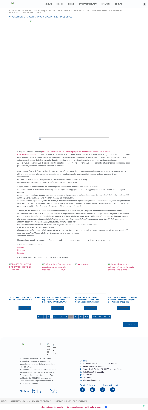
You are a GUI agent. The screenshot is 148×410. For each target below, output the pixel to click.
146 (104, 316)
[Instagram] (102, 389)
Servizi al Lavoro (87, 385)
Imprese (71, 4)
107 (75, 316)
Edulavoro (106, 4)
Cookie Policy (57, 401)
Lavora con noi (110, 385)
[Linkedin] (92, 389)
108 (81, 316)
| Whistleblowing (82, 401)
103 (55, 316)
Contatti (118, 4)
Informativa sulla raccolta (52, 407)
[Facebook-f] (82, 389)
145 (99, 316)
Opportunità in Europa (88, 4)
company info (69, 401)
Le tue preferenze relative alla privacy (84, 407)
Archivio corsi (53, 391)
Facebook (21, 250)
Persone (60, 4)
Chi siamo (24, 391)
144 (94, 316)
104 (60, 316)
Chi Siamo (48, 4)
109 (86, 316)
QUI (70, 257)
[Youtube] (112, 389)
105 (65, 316)
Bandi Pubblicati (36, 391)
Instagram (21, 247)
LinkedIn (20, 253)
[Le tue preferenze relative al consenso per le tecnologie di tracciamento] (144, 406)
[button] (144, 4)
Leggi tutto (24, 308)
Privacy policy (45, 401)
